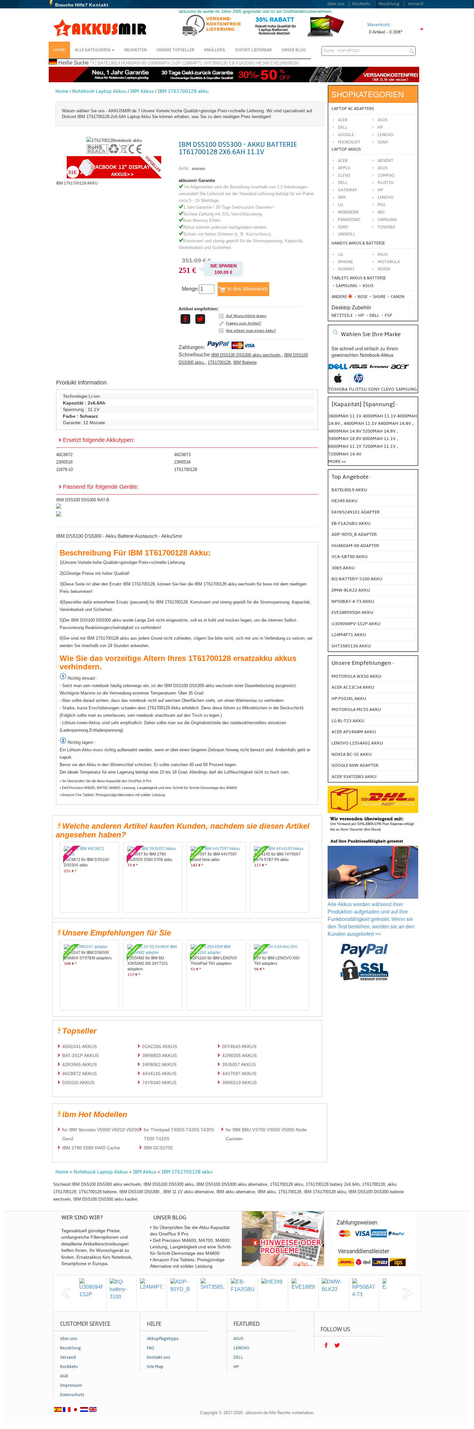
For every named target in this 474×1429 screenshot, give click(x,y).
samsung (406, 389)
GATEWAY (347, 190)
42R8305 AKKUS (239, 1055)
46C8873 (182, 454)
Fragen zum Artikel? (243, 323)
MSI (381, 204)
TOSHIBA (386, 227)
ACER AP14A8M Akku (353, 731)
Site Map (155, 1366)
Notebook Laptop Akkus (99, 91)
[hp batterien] (358, 381)
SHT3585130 (215, 63)
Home (59, 50)
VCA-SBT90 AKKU (349, 556)
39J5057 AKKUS (239, 1064)
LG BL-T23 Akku (347, 721)
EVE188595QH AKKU (352, 612)
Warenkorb (378, 24)
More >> (337, 461)
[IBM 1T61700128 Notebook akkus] (114, 140)
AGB (64, 1376)
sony (374, 389)
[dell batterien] (338, 370)
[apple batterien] (338, 381)
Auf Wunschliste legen (246, 316)
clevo (387, 389)
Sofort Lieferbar (253, 50)
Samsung (346, 285)
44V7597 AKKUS (239, 1073)
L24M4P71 (192, 63)
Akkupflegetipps (163, 1338)
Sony (383, 142)
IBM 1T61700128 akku (183, 91)
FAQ (150, 1348)
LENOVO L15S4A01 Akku (357, 743)
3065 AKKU (343, 568)
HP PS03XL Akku (348, 698)
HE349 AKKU (344, 501)
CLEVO (344, 175)
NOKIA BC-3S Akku (351, 754)
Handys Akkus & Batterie (358, 243)
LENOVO (385, 197)
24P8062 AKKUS (159, 1064)
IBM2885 (198, 169)
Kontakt (99, 4)
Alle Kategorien (93, 50)
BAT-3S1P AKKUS (80, 1055)
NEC (381, 212)
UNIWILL (346, 234)
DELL (343, 182)
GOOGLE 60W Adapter (355, 765)
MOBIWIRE (348, 212)
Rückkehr (361, 3)
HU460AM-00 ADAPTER (355, 545)
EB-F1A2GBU (242, 63)
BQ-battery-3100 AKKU (356, 579)
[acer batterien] (400, 370)
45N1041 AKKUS (79, 1046)
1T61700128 (219, 362)
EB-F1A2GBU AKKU (350, 523)
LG (340, 204)
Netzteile (342, 315)
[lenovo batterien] (379, 370)
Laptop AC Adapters (352, 108)
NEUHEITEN (135, 50)
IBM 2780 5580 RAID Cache (91, 1147)
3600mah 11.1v (344, 416)
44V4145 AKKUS (159, 1073)
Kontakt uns (158, 1357)
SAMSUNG (387, 219)
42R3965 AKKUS (79, 1064)
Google (346, 134)
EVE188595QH (284, 63)
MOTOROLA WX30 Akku (356, 676)
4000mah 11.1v (380, 416)
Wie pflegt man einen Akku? (251, 330)
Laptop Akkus (346, 149)
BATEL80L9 (109, 63)
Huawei (346, 269)
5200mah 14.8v (379, 431)
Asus (383, 120)
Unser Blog (293, 50)
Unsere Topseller (175, 50)
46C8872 (64, 454)
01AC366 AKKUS (159, 1046)
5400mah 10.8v (345, 438)
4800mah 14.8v (345, 431)
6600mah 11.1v (345, 446)
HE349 (262, 63)
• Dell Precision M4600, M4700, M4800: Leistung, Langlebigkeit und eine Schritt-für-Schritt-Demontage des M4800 (148, 788)
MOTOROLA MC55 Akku (356, 709)
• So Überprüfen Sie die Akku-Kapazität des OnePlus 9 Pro (105, 781)
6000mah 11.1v (379, 438)
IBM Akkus (142, 91)
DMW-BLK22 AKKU (350, 590)
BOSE (363, 296)
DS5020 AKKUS (78, 1082)
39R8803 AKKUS (159, 1055)
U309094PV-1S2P (164, 63)
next (407, 1293)
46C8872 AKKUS (79, 1073)
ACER (343, 160)
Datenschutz (72, 1394)
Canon (397, 296)
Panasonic (349, 219)
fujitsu (358, 389)
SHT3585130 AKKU (351, 646)
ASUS (383, 168)
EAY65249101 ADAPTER (355, 512)
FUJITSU (386, 182)
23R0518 (64, 462)
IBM (342, 197)
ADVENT (385, 160)
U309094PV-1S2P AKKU (355, 623)
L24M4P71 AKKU (348, 634)
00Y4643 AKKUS (239, 1046)
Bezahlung (389, 3)
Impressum (71, 1385)
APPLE (344, 168)
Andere (339, 296)
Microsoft (349, 142)
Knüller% (214, 50)
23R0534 (182, 462)
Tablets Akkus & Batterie (358, 278)
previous (66, 1293)
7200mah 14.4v (344, 454)
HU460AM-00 (133, 63)
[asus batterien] (358, 370)
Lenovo (385, 134)
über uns (335, 3)
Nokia (384, 269)
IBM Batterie (245, 362)
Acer (343, 120)
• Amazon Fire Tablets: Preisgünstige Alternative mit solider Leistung (112, 795)
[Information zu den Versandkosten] (373, 832)
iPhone (345, 262)
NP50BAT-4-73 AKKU (352, 601)
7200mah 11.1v (379, 446)
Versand (415, 3)
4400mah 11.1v (361, 423)
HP (380, 127)
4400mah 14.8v (395, 423)
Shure (379, 296)
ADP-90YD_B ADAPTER (354, 534)
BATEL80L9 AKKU (349, 490)
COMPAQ (386, 175)
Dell (343, 127)
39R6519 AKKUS (239, 1082)
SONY (343, 227)
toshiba (338, 389)
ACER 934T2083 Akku (354, 776)
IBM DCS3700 (158, 1147)
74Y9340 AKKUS (159, 1082)
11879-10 (64, 469)
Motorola (389, 262)
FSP (388, 315)
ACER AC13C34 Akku (352, 687)
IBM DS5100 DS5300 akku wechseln (246, 355)
